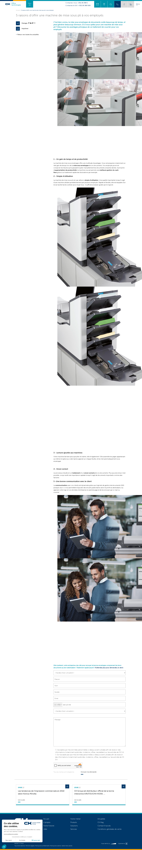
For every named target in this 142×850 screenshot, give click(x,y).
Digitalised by (122, 843)
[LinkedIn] (30, 23)
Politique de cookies (55, 845)
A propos (46, 822)
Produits (73, 822)
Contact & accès (104, 826)
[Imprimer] (18, 29)
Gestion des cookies (67, 845)
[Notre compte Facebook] (124, 4)
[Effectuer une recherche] (111, 4)
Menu (29, 3)
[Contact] (97, 4)
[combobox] (58, 704)
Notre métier (75, 819)
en (139, 4)
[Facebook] (29, 23)
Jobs (45, 829)
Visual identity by (105, 843)
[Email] (34, 23)
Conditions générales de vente (109, 829)
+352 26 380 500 (84, 5)
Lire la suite (21, 800)
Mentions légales (30, 845)
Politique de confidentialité (42, 845)
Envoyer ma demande (89, 772)
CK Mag (101, 822)
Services (73, 829)
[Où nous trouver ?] (104, 4)
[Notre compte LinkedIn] (131, 4)
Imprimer (25, 28)
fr (137, 4)
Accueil (18, 10)
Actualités (101, 819)
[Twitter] (32, 23)
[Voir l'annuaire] (117, 4)
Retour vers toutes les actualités (28, 34)
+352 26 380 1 (83, 3)
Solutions (74, 826)
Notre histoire (48, 826)
